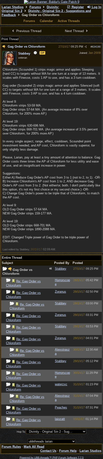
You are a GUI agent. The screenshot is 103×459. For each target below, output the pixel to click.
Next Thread (75, 31)
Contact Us (48, 451)
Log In (96, 7)
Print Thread (9, 39)
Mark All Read (34, 446)
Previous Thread (28, 31)
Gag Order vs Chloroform (26, 46)
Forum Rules (11, 446)
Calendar (46, 21)
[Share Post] (85, 46)
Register (77, 7)
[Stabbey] (9, 64)
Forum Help (68, 451)
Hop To (21, 431)
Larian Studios (12, 7)
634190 (96, 46)
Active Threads (69, 21)
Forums (35, 7)
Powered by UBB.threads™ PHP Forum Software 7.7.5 (52, 457)
